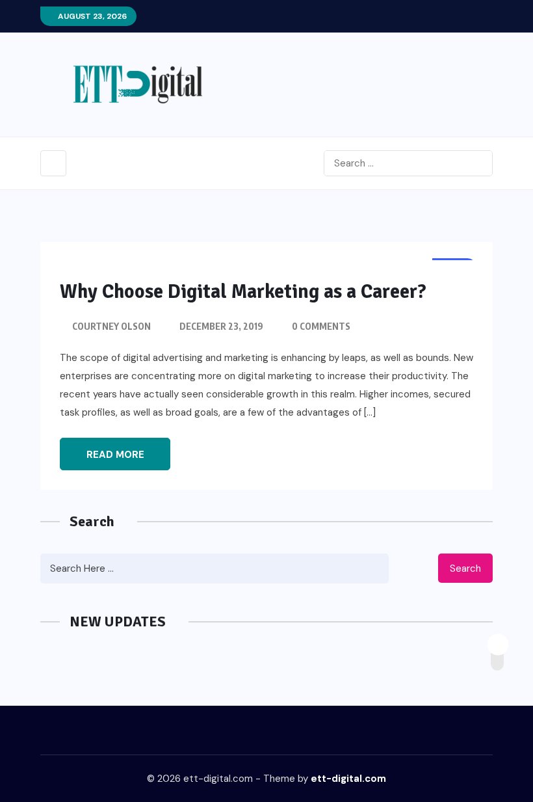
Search (465, 568)
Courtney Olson (111, 326)
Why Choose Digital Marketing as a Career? (243, 292)
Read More (115, 454)
